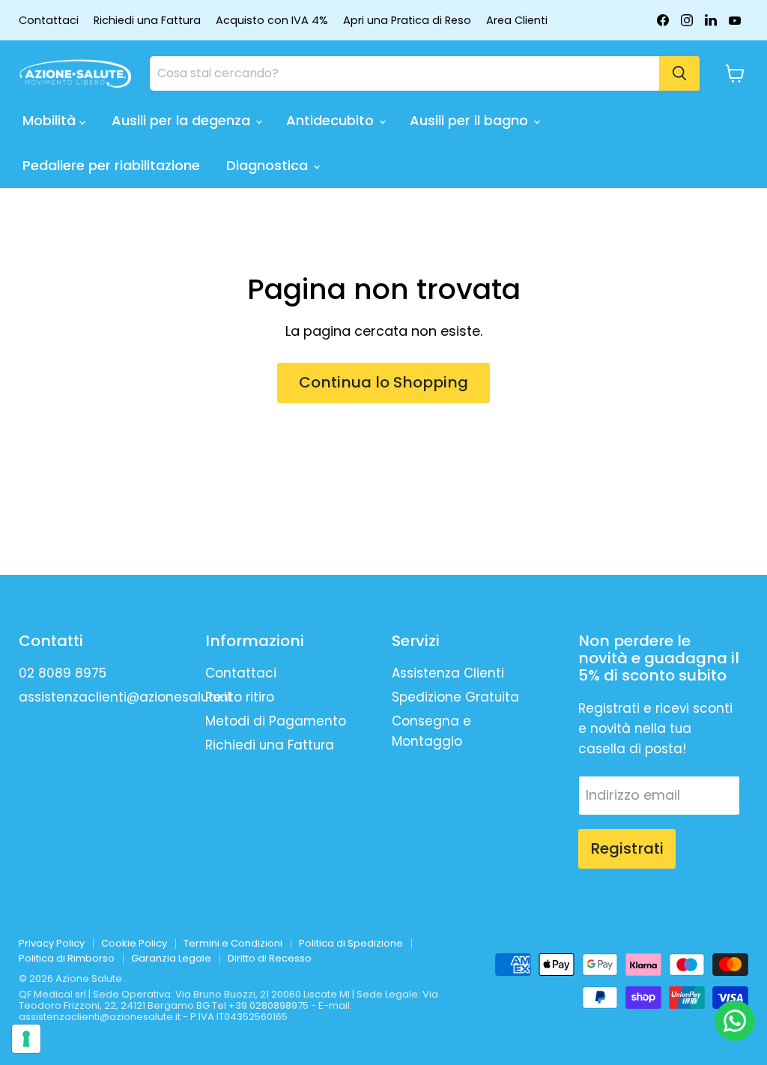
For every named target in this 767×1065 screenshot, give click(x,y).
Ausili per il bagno (471, 120)
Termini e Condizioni (233, 943)
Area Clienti (517, 20)
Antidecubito (332, 120)
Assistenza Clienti (448, 673)
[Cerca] (679, 73)
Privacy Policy (52, 943)
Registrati (627, 848)
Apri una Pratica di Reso (407, 20)
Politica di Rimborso (67, 958)
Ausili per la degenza (183, 120)
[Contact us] (735, 1021)
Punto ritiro (239, 697)
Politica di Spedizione (351, 943)
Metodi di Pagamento (275, 721)
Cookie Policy (134, 943)
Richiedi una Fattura (147, 20)
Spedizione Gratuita (455, 697)
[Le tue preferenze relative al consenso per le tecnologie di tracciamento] (26, 1039)
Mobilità (50, 120)
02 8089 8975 (62, 673)
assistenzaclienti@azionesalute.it (125, 697)
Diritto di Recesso (270, 958)
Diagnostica (269, 165)
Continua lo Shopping (383, 382)
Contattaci (49, 20)
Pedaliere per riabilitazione (111, 165)
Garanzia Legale (171, 958)
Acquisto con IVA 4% (272, 20)
